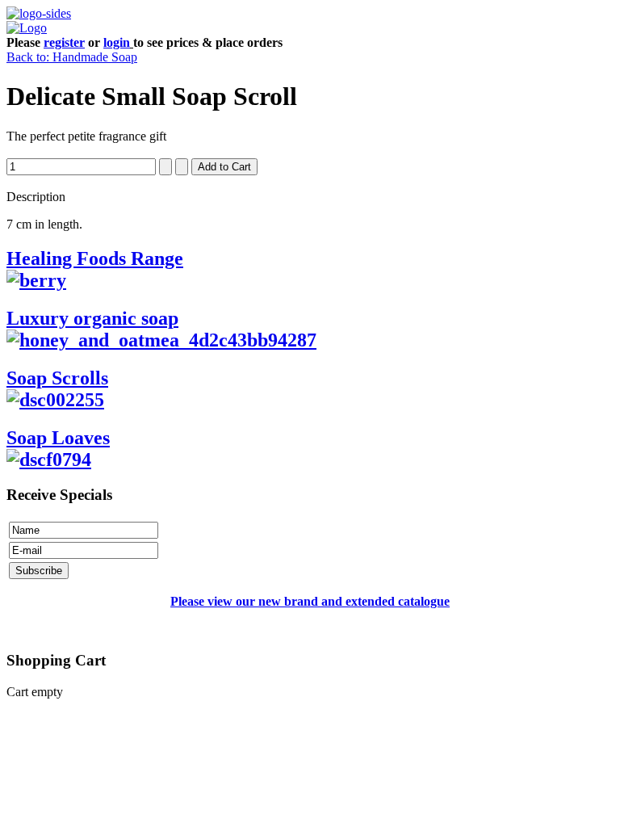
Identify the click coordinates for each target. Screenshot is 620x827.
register (64, 42)
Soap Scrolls (57, 377)
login (116, 42)
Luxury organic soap (92, 318)
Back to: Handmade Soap (71, 57)
